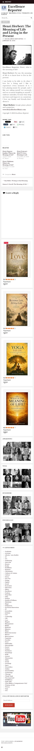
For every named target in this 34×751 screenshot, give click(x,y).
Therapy (8, 674)
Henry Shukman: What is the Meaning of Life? (8, 163)
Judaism (7, 613)
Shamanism (9, 658)
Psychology (8, 652)
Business (7, 569)
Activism (8, 553)
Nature (7, 634)
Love (6, 620)
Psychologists (6, 743)
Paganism (8, 638)
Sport (7, 665)
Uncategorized (9, 678)
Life (6, 618)
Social (7, 661)
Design (7, 580)
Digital (7, 582)
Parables (7, 640)
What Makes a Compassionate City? (16, 683)
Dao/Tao (8, 578)
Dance (7, 577)
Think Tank (9, 676)
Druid (7, 584)
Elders (7, 589)
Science (7, 656)
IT (6, 609)
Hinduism (8, 602)
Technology (9, 672)
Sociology (8, 663)
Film (6, 596)
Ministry (7, 629)
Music (5, 22)
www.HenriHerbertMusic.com (14, 109)
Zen (6, 690)
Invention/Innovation (12, 607)
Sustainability (9, 670)
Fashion (7, 593)
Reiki (6, 654)
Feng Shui (8, 595)
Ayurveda (8, 562)
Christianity (9, 571)
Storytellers (8, 667)
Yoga (6, 689)
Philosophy (8, 643)
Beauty (7, 564)
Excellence (8, 591)
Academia (8, 551)
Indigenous (8, 605)
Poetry (7, 647)
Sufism (7, 669)
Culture (7, 575)
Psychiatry (8, 651)
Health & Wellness (11, 600)
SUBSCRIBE (9, 705)
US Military (8, 680)
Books (7, 566)
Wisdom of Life (10, 685)
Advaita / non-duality (11, 555)
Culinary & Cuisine (11, 573)
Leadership (8, 616)
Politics (7, 649)
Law (6, 614)
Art (6, 558)
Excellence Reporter (16, 8)
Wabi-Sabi (8, 681)
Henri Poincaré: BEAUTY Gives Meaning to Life (22, 153)
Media (7, 625)
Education (8, 587)
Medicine (8, 627)
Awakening (8, 560)
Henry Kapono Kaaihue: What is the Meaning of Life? (9, 153)
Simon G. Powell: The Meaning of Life (15, 184)
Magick (7, 622)
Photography (9, 645)
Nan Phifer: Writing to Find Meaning (16, 180)
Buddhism (8, 567)
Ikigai (7, 604)
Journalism (8, 611)
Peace (7, 642)
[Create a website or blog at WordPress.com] (2, 747)
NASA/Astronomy (10, 633)
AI (5, 557)
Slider (7, 660)
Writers (7, 687)
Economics (8, 586)
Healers (7, 598)
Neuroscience (9, 636)
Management (9, 624)
